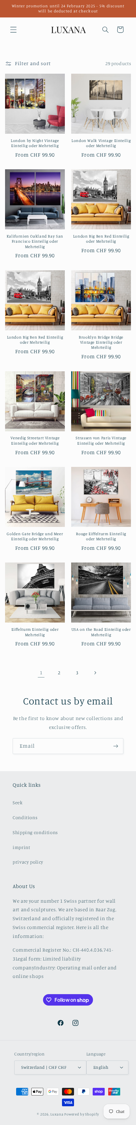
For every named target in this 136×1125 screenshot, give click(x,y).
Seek (18, 802)
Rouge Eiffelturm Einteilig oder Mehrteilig (101, 536)
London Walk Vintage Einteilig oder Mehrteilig (101, 143)
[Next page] (95, 672)
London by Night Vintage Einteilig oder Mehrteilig (35, 143)
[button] (13, 29)
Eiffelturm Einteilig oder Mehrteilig (35, 632)
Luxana (56, 1114)
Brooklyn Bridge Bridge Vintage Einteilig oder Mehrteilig (101, 342)
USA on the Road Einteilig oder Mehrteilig (101, 632)
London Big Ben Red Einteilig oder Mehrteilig (101, 239)
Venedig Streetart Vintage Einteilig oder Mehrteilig (35, 440)
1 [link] (41, 673)
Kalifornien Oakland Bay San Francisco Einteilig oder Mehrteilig (35, 241)
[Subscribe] (115, 746)
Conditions (25, 817)
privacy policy (28, 862)
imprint (21, 847)
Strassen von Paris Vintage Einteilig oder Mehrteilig (101, 440)
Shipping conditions (35, 832)
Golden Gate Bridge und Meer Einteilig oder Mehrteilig (35, 536)
